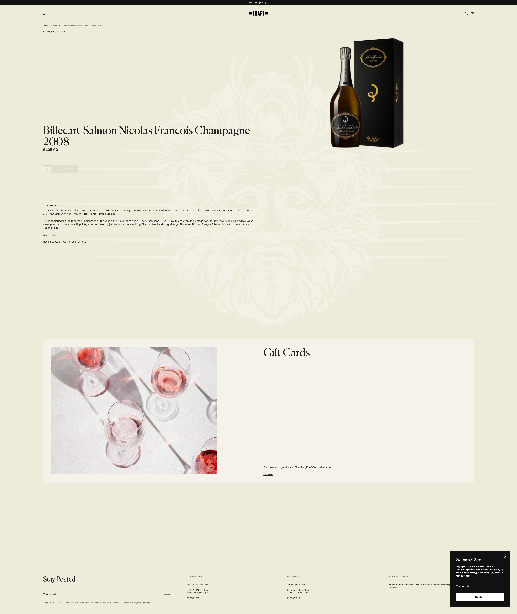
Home (45, 25)
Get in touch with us (74, 241)
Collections (55, 25)
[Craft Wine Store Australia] (258, 13)
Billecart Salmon (56, 31)
